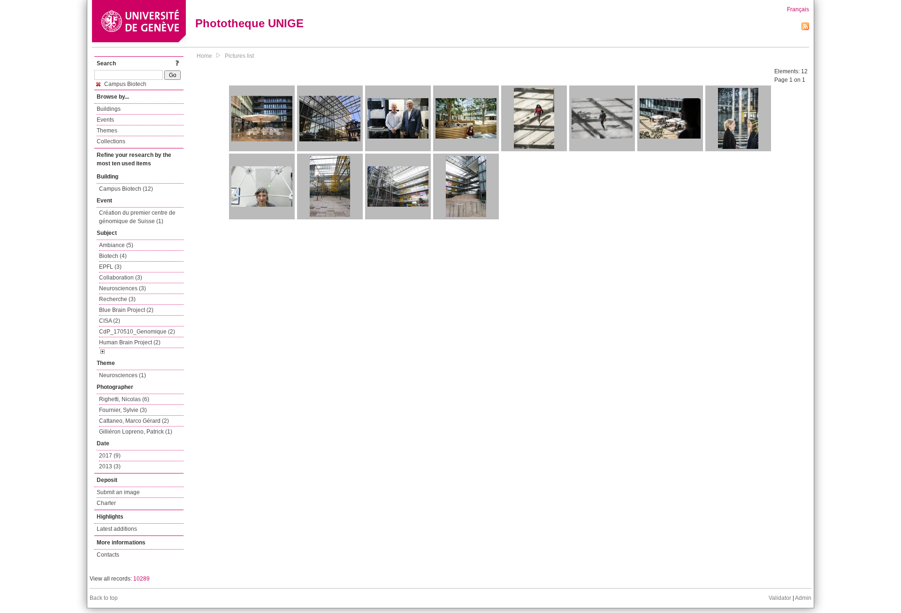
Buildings (109, 109)
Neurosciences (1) (122, 375)
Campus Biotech (124, 84)
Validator (780, 598)
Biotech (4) (113, 256)
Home (204, 56)
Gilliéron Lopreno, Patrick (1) (135, 431)
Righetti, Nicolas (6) (124, 399)
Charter (106, 503)
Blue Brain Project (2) (126, 310)
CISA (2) (109, 321)
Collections (111, 141)
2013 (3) (110, 466)
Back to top (104, 598)
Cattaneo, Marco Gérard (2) (134, 421)
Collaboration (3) (120, 277)
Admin (803, 598)
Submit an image (118, 492)
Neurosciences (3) (122, 288)
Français (798, 9)
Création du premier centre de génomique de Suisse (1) (137, 217)
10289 (141, 578)
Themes (107, 130)
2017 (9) (110, 455)
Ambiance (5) (116, 245)
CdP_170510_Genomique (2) (137, 331)
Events (105, 119)
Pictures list (239, 56)
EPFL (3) (110, 267)
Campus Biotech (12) (126, 189)
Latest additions (117, 529)
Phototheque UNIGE (249, 23)
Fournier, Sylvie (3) (123, 410)
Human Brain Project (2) (129, 342)
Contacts (108, 554)
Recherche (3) (117, 299)
